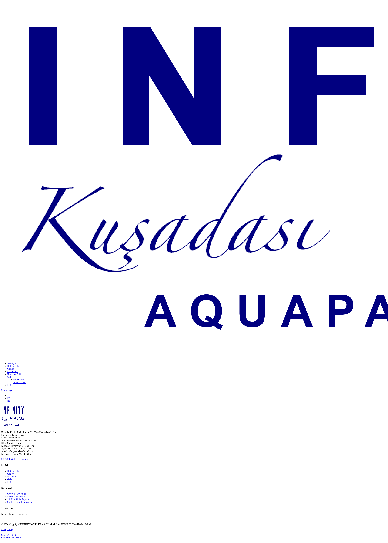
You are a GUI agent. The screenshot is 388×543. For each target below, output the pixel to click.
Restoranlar (12, 371)
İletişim (10, 385)
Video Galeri (19, 382)
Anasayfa (11, 363)
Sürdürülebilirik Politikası (19, 502)
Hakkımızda (13, 366)
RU (9, 401)
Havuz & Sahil (14, 374)
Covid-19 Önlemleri (17, 494)
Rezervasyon (7, 390)
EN (9, 398)
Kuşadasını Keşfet (16, 496)
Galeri (10, 377)
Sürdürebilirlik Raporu (18, 499)
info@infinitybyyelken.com (14, 459)
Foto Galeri (18, 379)
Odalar (10, 368)
